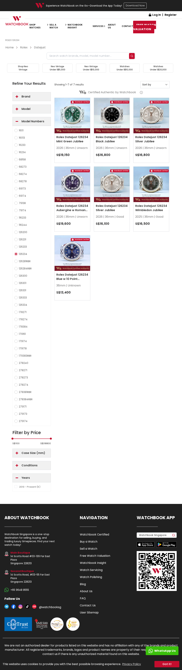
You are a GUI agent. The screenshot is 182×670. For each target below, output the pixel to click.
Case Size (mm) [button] (33, 453)
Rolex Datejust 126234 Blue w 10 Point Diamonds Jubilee (72, 279)
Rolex (24, 47)
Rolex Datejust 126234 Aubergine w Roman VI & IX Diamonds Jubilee (72, 212)
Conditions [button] (30, 465)
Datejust (40, 47)
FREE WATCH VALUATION (144, 27)
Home (9, 47)
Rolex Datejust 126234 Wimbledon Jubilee (151, 208)
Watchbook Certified (94, 534)
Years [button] (26, 478)
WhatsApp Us (165, 651)
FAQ (83, 598)
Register (171, 15)
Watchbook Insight (75, 26)
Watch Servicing (91, 570)
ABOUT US (112, 26)
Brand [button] (26, 96)
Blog (83, 584)
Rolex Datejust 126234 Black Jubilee (112, 139)
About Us (86, 591)
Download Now (135, 5)
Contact (127, 26)
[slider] (13, 439)
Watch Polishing (91, 577)
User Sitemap (89, 612)
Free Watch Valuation (95, 556)
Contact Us (88, 605)
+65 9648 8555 (19, 590)
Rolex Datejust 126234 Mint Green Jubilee (72, 139)
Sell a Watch (88, 549)
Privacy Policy (131, 664)
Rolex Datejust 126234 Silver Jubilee (151, 139)
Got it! (167, 664)
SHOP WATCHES (35, 26)
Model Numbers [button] (33, 121)
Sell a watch (53, 26)
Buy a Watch (88, 542)
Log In (156, 15)
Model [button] (26, 109)
